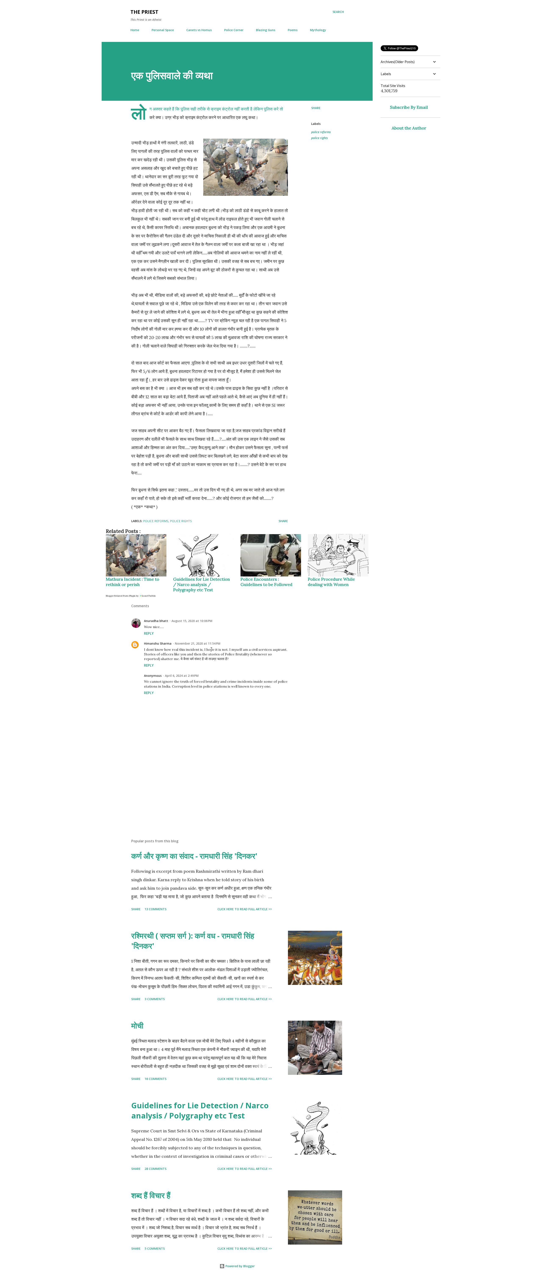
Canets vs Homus (199, 30)
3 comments (155, 999)
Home (134, 30)
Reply (149, 633)
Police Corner (233, 30)
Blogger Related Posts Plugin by (122, 595)
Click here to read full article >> (244, 909)
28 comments (155, 1169)
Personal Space (163, 30)
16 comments (155, 1079)
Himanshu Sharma (157, 643)
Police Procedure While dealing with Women (331, 581)
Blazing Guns (265, 30)
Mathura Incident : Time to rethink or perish (132, 581)
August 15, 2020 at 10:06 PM (191, 621)
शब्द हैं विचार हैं (150, 1195)
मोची (137, 1025)
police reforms (321, 132)
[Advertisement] (202, 786)
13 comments (155, 909)
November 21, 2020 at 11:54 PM (197, 643)
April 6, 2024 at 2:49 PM (182, 676)
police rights (319, 138)
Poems (292, 30)
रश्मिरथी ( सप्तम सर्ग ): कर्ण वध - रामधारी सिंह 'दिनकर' (192, 941)
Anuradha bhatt (156, 621)
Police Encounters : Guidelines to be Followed (266, 581)
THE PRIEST (144, 11)
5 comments (155, 1248)
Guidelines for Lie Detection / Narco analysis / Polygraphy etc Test (201, 584)
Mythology (318, 30)
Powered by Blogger (240, 1266)
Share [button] (316, 108)
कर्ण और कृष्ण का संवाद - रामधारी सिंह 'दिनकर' (194, 856)
